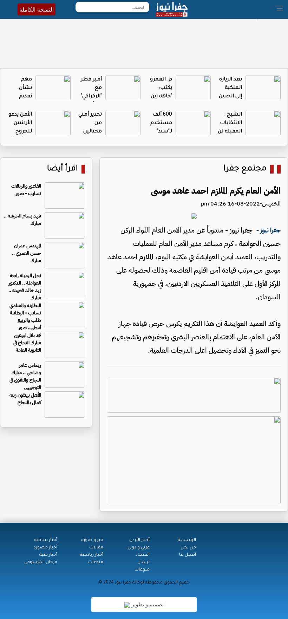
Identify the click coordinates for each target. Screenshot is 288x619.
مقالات (96, 547)
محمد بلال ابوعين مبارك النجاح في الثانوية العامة (27, 343)
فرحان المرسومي (40, 562)
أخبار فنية (48, 555)
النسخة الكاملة (36, 9)
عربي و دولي (138, 547)
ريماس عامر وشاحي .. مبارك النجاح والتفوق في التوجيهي (25, 376)
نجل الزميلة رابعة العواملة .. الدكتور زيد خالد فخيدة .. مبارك (24, 286)
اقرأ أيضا (62, 169)
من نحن (188, 547)
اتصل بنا (187, 555)
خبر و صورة (92, 540)
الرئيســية (187, 540)
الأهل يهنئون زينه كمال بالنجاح (25, 398)
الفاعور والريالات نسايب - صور (26, 189)
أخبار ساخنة (45, 540)
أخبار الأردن (139, 540)
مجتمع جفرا (245, 169)
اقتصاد (143, 555)
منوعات (142, 569)
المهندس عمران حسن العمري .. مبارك (26, 253)
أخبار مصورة (45, 547)
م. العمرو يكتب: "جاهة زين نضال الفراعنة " (161, 96)
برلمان (143, 562)
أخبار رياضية (91, 555)
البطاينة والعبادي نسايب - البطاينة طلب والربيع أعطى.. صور (25, 316)
